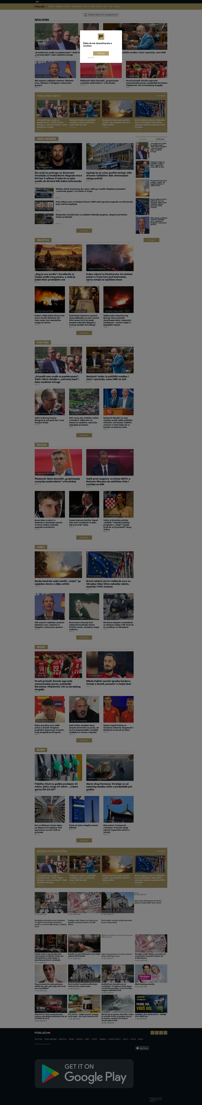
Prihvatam (101, 53)
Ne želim (91, 57)
